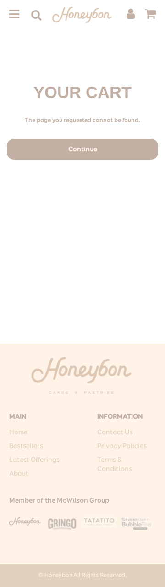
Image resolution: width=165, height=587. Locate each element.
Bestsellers (26, 446)
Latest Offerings (34, 459)
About (18, 473)
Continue (82, 149)
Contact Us (115, 432)
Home (18, 432)
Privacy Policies (122, 446)
